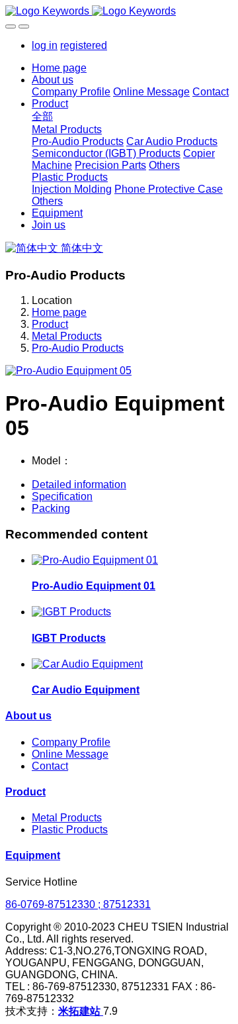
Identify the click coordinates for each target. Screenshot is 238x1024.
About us (28, 715)
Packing (51, 508)
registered (83, 45)
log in (45, 45)
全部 (42, 116)
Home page (59, 68)
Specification (62, 496)
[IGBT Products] (71, 611)
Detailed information (79, 484)
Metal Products (67, 336)
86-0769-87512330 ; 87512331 (78, 904)
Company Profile (71, 742)
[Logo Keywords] (119, 11)
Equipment (32, 855)
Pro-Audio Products (78, 348)
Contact (50, 766)
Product (50, 324)
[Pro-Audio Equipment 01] (95, 560)
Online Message (70, 754)
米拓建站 (80, 1011)
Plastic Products (70, 829)
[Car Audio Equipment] (87, 664)
